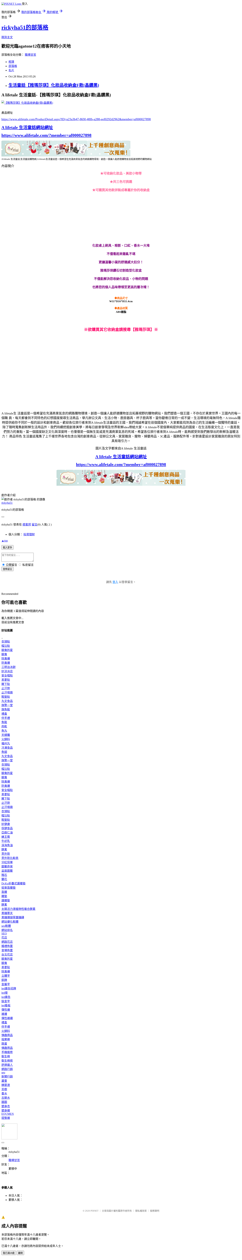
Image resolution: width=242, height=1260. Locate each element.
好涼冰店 (7, 671)
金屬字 (5, 984)
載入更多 (7, 547)
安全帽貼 (7, 675)
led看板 (5, 1005)
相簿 (11, 61)
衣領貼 (5, 641)
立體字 (5, 975)
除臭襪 (5, 658)
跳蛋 (4, 1043)
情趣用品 (7, 1035)
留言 (34, 524)
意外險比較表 (9, 858)
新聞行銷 (7, 1076)
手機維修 (7, 1052)
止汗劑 (5, 688)
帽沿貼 (5, 645)
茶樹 (4, 1089)
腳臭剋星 (7, 650)
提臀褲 (5, 1117)
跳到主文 (7, 37)
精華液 (5, 1085)
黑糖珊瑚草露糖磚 (12, 917)
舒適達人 (7, 1064)
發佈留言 (7, 569)
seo (3, 1072)
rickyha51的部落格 (24, 27)
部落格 (13, 66)
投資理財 (29, 534)
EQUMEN (7, 1113)
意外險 (5, 853)
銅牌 (4, 980)
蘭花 (4, 879)
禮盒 (4, 713)
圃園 (4, 1102)
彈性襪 (5, 1009)
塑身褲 (5, 1110)
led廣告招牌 (8, 988)
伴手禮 (5, 717)
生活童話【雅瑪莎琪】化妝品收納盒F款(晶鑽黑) (54, 85)
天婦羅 (5, 734)
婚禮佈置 (7, 946)
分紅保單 (7, 862)
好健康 (5, 824)
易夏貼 (5, 679)
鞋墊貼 (5, 696)
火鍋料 (5, 739)
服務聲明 (154, 1210)
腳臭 (4, 654)
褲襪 (4, 1013)
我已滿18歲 (9, 1253)
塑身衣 (5, 1106)
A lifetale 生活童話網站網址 (27, 127)
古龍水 (5, 1097)
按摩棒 (5, 1039)
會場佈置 (7, 950)
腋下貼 (5, 684)
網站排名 (7, 930)
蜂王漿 (5, 836)
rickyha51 (7, 502)
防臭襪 (5, 662)
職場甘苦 (30, 54)
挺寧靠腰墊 (8, 887)
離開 (20, 1253)
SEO (4, 933)
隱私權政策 (141, 1210)
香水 (4, 1093)
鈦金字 (5, 1001)
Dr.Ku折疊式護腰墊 (13, 883)
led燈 (4, 992)
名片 (11, 70)
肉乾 (4, 726)
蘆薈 (4, 1080)
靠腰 (4, 891)
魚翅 (4, 751)
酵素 (4, 849)
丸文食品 (7, 700)
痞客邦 (26, 524)
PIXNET (95, 1210)
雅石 (4, 874)
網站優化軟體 (9, 921)
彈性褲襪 (7, 1018)
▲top (4, 540)
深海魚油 (7, 845)
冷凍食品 (7, 747)
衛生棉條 (7, 1060)
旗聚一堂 (7, 705)
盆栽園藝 (7, 870)
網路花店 (7, 941)
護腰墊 (5, 900)
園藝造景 (7, 866)
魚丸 (4, 730)
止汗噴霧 (7, 692)
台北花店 (7, 954)
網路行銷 (7, 1069)
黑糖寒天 (7, 913)
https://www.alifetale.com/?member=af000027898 (46, 135)
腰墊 (4, 896)
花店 (4, 937)
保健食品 (7, 828)
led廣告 (5, 996)
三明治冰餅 (8, 667)
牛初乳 (5, 841)
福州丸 (5, 743)
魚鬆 (4, 722)
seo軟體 (6, 925)
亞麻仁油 (7, 832)
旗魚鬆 (5, 709)
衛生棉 (5, 1056)
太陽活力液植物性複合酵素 (18, 908)
